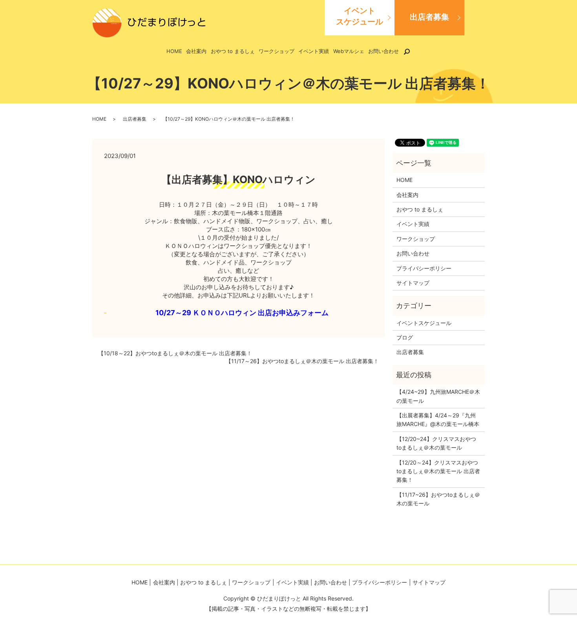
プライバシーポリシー (423, 268)
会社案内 (196, 51)
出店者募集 (429, 17)
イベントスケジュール (359, 16)
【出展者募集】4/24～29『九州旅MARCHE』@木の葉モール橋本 (437, 419)
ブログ (404, 337)
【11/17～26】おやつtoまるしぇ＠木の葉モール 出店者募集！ (302, 361)
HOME (174, 51)
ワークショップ (276, 51)
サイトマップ (412, 282)
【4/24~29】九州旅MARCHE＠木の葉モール (438, 396)
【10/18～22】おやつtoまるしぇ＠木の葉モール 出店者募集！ (175, 353)
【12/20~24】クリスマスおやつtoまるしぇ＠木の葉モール (436, 443)
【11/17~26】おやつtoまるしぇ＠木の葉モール (438, 499)
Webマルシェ (348, 51)
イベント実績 (313, 51)
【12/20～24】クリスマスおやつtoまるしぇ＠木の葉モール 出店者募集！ (438, 471)
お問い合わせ (383, 51)
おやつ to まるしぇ (233, 51)
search (412, 51)
